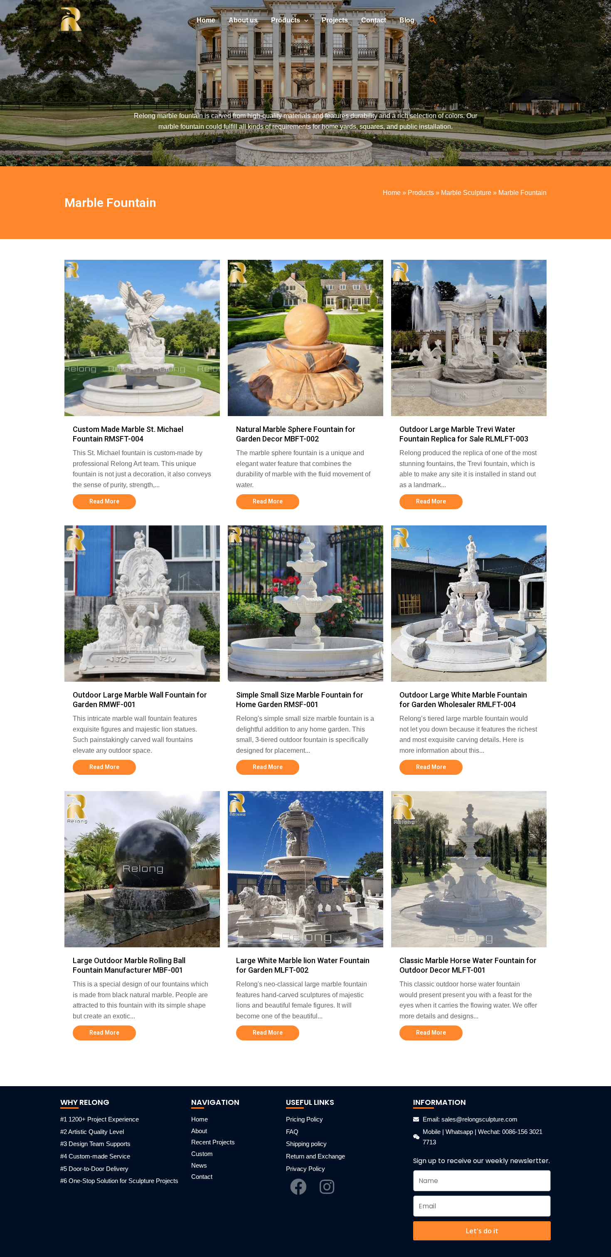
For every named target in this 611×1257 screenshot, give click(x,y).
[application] (304, 20)
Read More (104, 501)
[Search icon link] (433, 20)
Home (392, 192)
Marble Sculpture (466, 192)
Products (421, 192)
